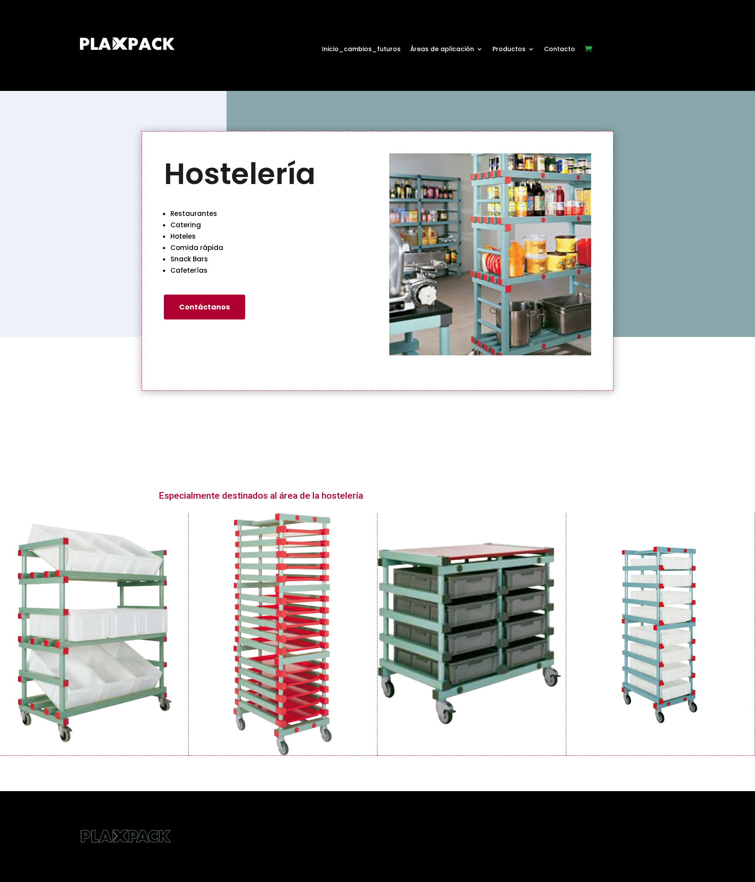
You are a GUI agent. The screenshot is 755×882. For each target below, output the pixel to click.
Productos (509, 49)
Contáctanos (204, 307)
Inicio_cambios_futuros (361, 49)
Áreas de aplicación (442, 49)
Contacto (559, 49)
